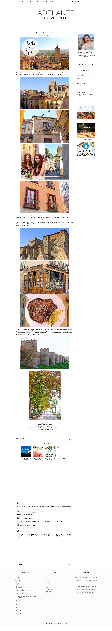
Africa (47, 576)
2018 (17, 580)
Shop (46, 1)
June (19, 606)
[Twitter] (70, 1)
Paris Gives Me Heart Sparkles (23, 594)
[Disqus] (44, 481)
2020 (17, 577)
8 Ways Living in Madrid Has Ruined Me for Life (86, 159)
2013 (17, 614)
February (19, 612)
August (19, 603)
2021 (17, 576)
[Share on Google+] (72, 439)
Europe (47, 580)
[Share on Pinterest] (67, 439)
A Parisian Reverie (81, 92)
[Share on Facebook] (63, 439)
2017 (17, 581)
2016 (17, 583)
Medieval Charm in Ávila (22, 592)
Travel (29, 1)
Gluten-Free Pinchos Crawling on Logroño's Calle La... (26, 597)
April (19, 609)
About (23, 1)
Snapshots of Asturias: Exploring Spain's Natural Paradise (85, 74)
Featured (47, 585)
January (19, 613)
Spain (44, 30)
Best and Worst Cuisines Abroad (24, 590)
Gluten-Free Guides (37, 1)
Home (18, 1)
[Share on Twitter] (65, 439)
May (19, 607)
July (18, 604)
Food (47, 587)
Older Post (68, 564)
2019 (17, 579)
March (19, 610)
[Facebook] (67, 1)
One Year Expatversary (22, 593)
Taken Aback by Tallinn (82, 84)
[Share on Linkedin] (70, 439)
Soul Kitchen (49, 424)
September (20, 601)
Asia (46, 578)
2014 (17, 586)
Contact (51, 1)
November (20, 589)
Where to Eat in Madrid (86, 139)
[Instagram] (73, 1)
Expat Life (48, 583)
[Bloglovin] (78, 1)
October (19, 600)
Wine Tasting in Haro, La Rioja (23, 599)
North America (49, 589)
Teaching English (49, 596)
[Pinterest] (75, 1)
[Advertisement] (44, 551)
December (20, 587)
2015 (17, 584)
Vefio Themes (63, 623)
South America (49, 591)
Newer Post (21, 564)
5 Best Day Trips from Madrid (86, 121)
